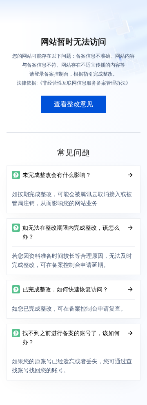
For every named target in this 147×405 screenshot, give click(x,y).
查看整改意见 (73, 104)
